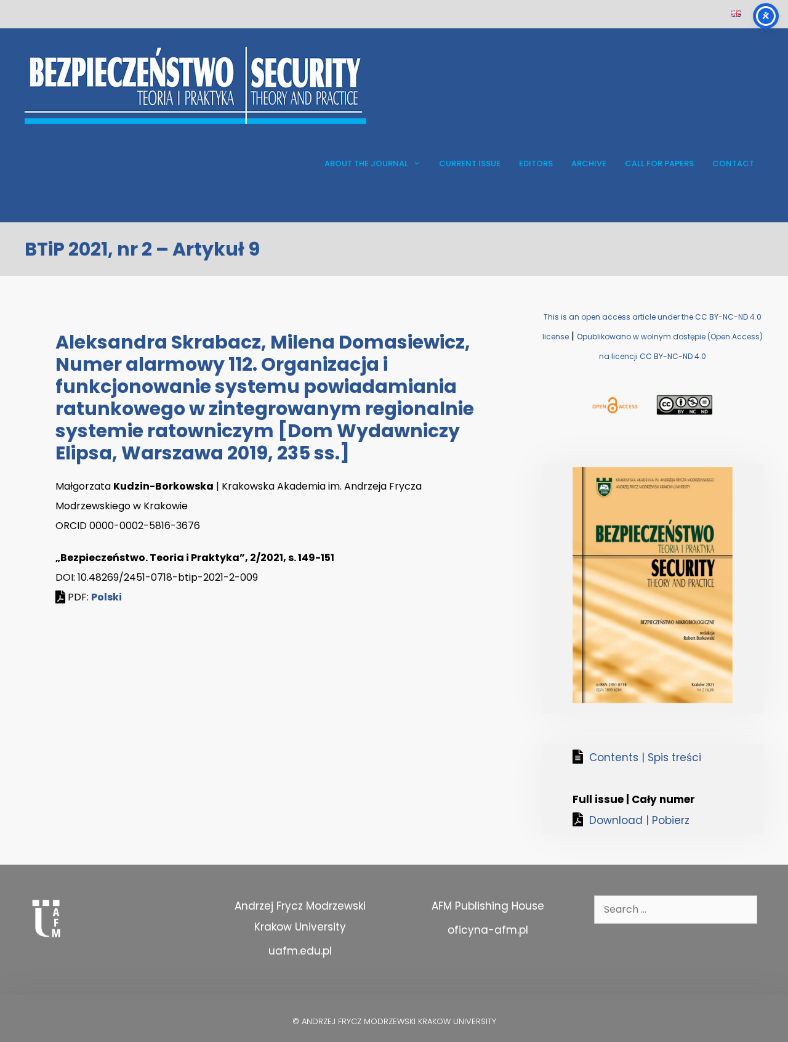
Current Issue (470, 163)
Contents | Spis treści (645, 757)
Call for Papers (659, 163)
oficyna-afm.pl (488, 930)
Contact (733, 163)
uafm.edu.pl (300, 950)
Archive (588, 163)
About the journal (366, 163)
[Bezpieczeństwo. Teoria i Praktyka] (195, 85)
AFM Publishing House (488, 906)
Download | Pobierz (639, 820)
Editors (536, 163)
